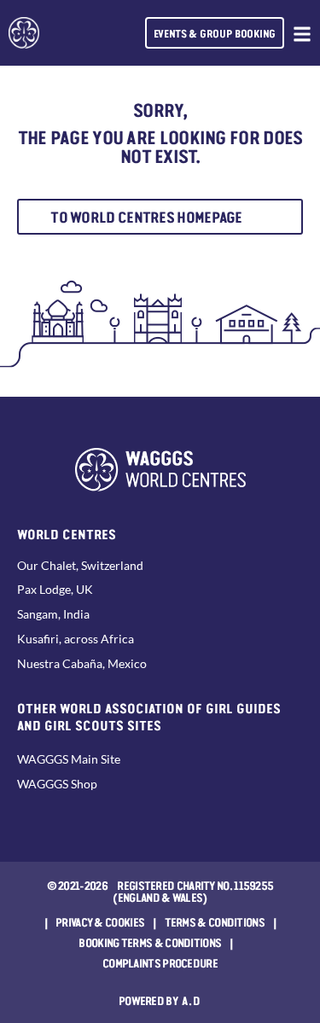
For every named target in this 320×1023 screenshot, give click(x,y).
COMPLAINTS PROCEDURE (160, 962)
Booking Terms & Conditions (150, 941)
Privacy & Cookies (99, 921)
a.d (191, 999)
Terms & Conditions (215, 921)
